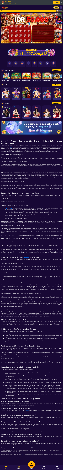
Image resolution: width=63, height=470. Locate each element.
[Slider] (31, 28)
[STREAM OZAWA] (59, 21)
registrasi (27, 410)
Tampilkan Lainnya (56, 70)
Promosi (26, 257)
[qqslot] (4, 7)
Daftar (56, 7)
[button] (60, 28)
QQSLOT (11, 147)
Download (56, 3)
